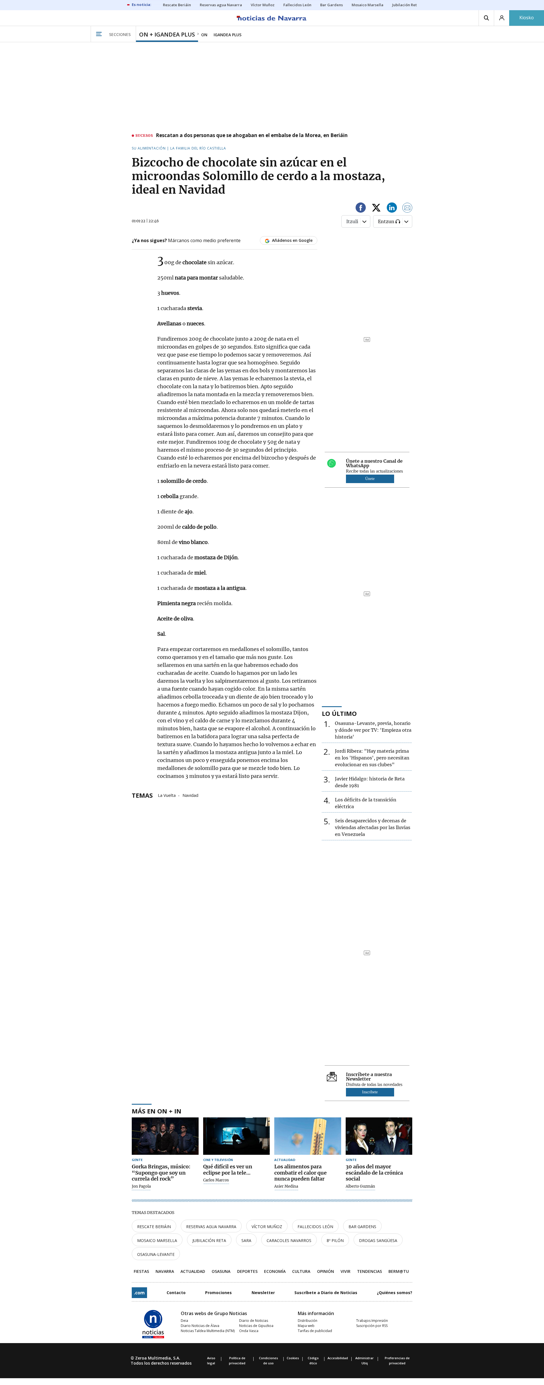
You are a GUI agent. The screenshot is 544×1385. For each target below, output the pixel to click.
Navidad (190, 794)
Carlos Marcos (216, 1180)
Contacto (176, 1292)
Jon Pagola (141, 1186)
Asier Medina (286, 1186)
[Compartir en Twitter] (376, 208)
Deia (184, 1320)
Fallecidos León (315, 1226)
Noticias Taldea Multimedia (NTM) (208, 1330)
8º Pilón (335, 1240)
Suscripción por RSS (372, 1325)
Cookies (293, 1358)
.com (139, 1293)
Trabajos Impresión (372, 1320)
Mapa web (306, 1325)
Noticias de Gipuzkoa (256, 1325)
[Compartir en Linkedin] (392, 208)
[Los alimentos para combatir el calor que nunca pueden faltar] (307, 1136)
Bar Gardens (362, 1226)
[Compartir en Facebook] (361, 208)
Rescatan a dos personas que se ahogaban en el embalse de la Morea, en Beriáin (252, 135)
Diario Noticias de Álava (200, 1325)
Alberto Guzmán (360, 1186)
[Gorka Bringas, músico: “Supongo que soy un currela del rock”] (165, 1136)
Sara (246, 1240)
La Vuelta (167, 794)
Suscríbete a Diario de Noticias (325, 1292)
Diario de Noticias (253, 1320)
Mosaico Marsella (157, 1240)
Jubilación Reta (209, 1240)
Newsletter (263, 1292)
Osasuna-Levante (156, 1254)
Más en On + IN (156, 1111)
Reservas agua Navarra (211, 1226)
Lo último (339, 713)
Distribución (307, 1320)
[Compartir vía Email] (407, 208)
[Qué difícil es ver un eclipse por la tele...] (236, 1136)
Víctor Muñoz (267, 1226)
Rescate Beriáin (154, 1226)
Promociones (218, 1292)
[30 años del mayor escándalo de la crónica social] (379, 1136)
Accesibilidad (338, 1358)
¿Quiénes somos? (394, 1292)
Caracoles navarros (289, 1240)
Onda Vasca (248, 1330)
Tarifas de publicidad (315, 1330)
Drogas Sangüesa (378, 1240)
